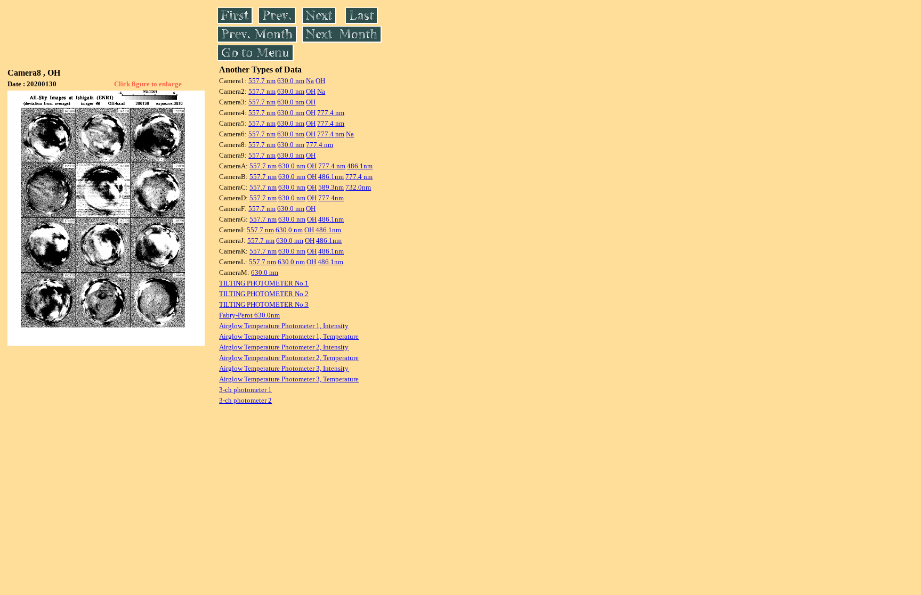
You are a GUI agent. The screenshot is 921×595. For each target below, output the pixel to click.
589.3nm (331, 187)
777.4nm (331, 198)
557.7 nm (262, 81)
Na (310, 81)
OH (320, 81)
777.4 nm (330, 113)
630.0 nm (290, 81)
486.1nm (360, 166)
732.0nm (358, 187)
